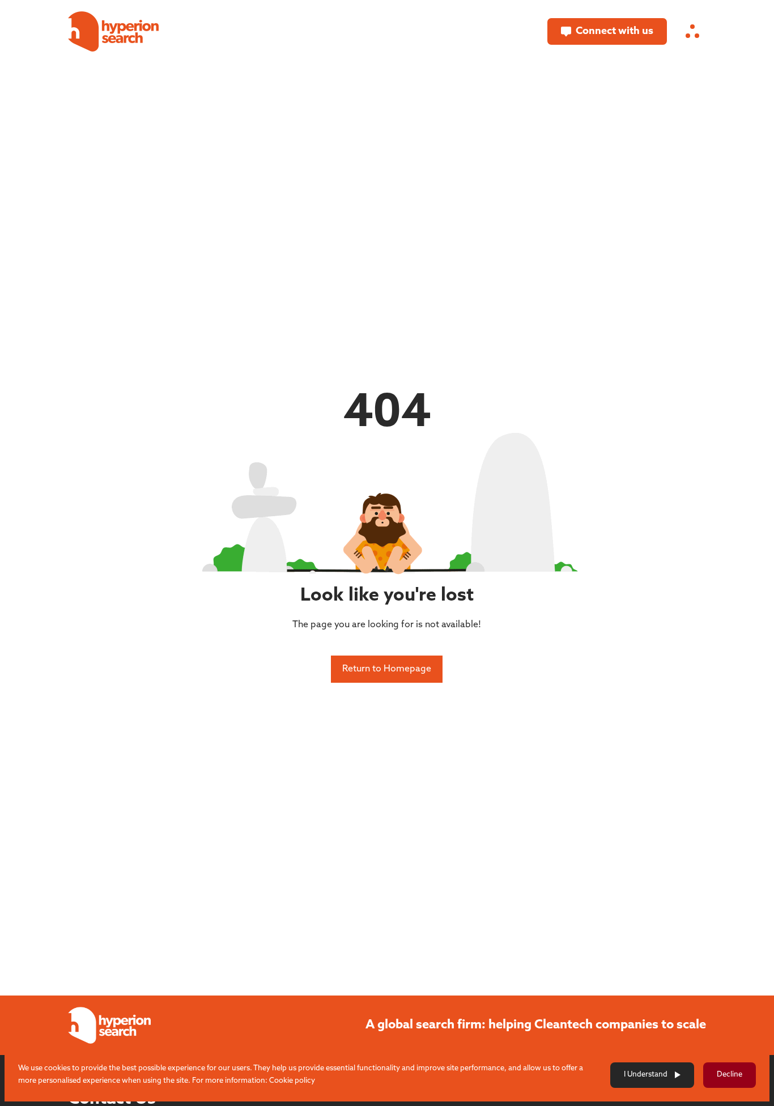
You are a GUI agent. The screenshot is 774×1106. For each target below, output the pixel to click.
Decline (729, 1074)
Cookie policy (292, 1080)
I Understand (645, 1074)
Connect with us (614, 31)
